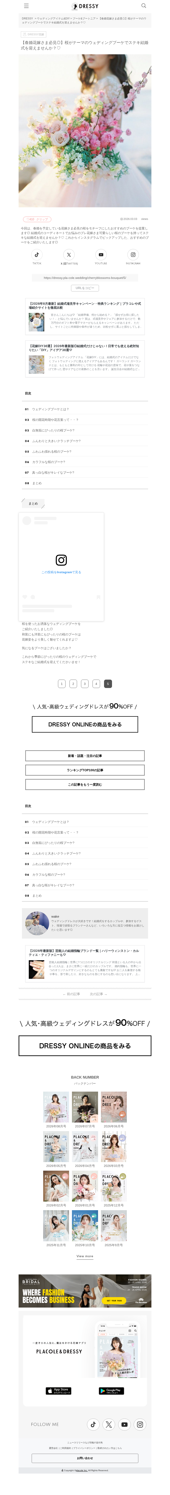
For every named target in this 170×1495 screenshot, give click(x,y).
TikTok (37, 263)
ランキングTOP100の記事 (85, 770)
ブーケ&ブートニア (84, 18)
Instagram (133, 263)
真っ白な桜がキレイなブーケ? (53, 472)
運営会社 (53, 1448)
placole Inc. (82, 1470)
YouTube (101, 263)
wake (55, 916)
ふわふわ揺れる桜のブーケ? (51, 451)
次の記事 (98, 994)
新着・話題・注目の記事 (85, 756)
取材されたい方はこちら (110, 1448)
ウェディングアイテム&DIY (53, 18)
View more (85, 1256)
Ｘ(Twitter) (69, 263)
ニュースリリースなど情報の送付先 (85, 1442)
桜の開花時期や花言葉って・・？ (55, 419)
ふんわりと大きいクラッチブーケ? (56, 441)
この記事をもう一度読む (85, 784)
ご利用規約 (65, 1448)
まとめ (37, 483)
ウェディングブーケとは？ (50, 409)
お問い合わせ (85, 1458)
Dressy (85, 6)
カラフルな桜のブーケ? (48, 462)
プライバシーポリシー (84, 1448)
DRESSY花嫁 (36, 34)
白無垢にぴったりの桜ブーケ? (53, 430)
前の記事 (71, 994)
